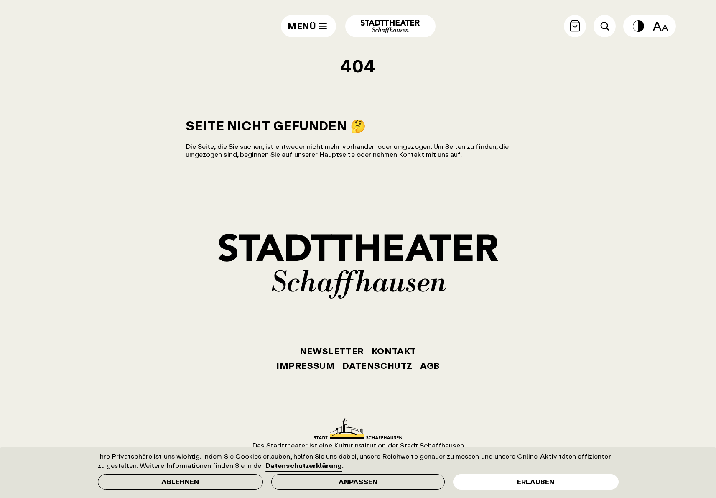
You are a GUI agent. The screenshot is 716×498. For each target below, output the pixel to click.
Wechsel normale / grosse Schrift (661, 26)
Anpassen (358, 482)
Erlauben (535, 482)
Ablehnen (180, 482)
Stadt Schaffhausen (358, 428)
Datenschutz (377, 365)
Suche (605, 26)
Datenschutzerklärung (303, 465)
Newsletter (332, 351)
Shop (575, 26)
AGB (430, 365)
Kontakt (394, 351)
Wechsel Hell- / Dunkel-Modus (638, 26)
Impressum (305, 365)
